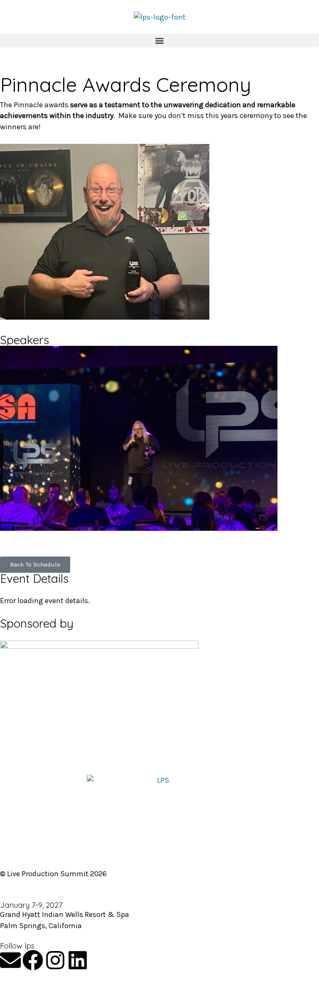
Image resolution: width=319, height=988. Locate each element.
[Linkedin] (77, 960)
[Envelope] (10, 960)
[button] (159, 40)
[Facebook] (32, 960)
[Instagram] (55, 960)
